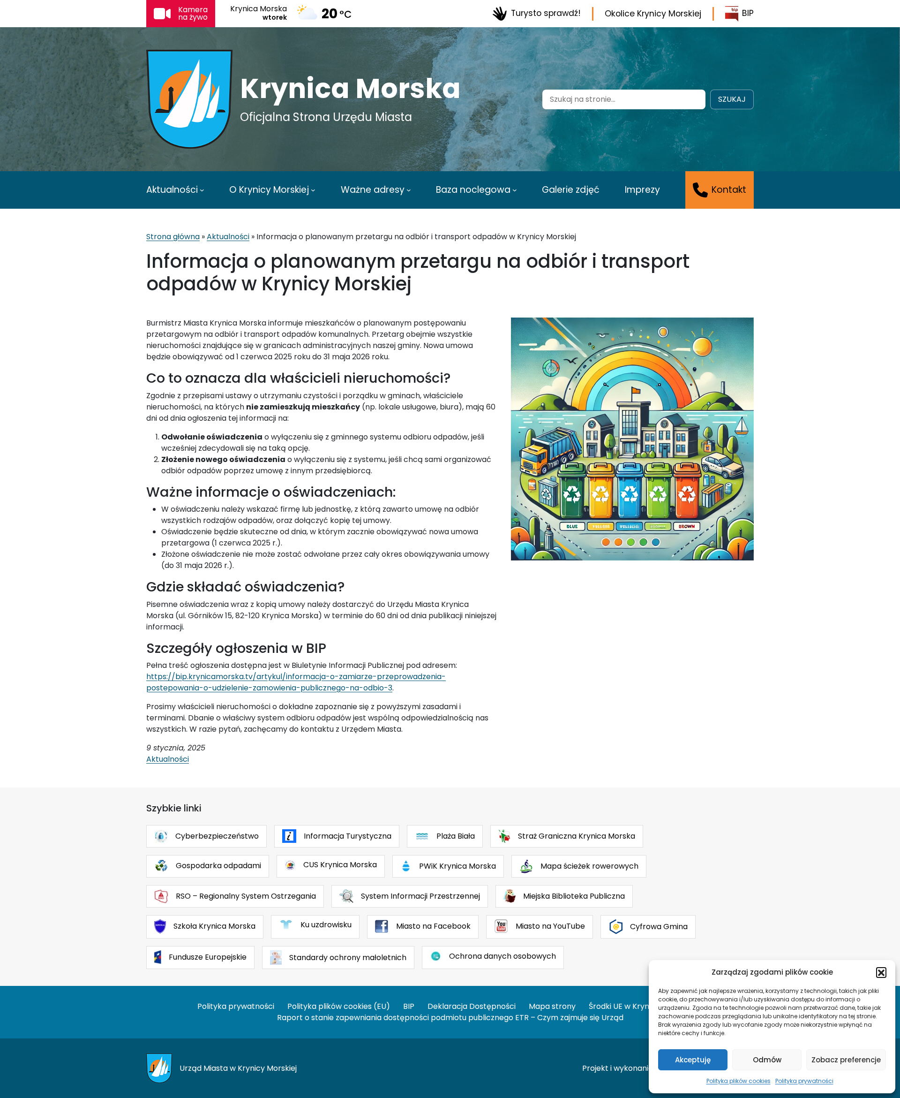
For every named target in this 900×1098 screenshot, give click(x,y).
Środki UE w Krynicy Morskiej (640, 1006)
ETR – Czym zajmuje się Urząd (569, 1017)
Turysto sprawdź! (546, 13)
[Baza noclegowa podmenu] (514, 190)
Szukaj (732, 99)
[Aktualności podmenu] (202, 190)
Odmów (767, 1060)
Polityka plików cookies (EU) (338, 1006)
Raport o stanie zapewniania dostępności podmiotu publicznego (395, 1017)
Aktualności (228, 236)
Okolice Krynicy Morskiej (653, 13)
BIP (748, 13)
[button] (881, 972)
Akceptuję (693, 1060)
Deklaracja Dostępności (472, 1006)
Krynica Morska (350, 88)
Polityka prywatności (804, 1081)
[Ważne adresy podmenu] (408, 190)
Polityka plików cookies (738, 1081)
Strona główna (173, 236)
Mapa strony (552, 1006)
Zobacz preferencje (846, 1060)
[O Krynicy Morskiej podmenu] (313, 190)
